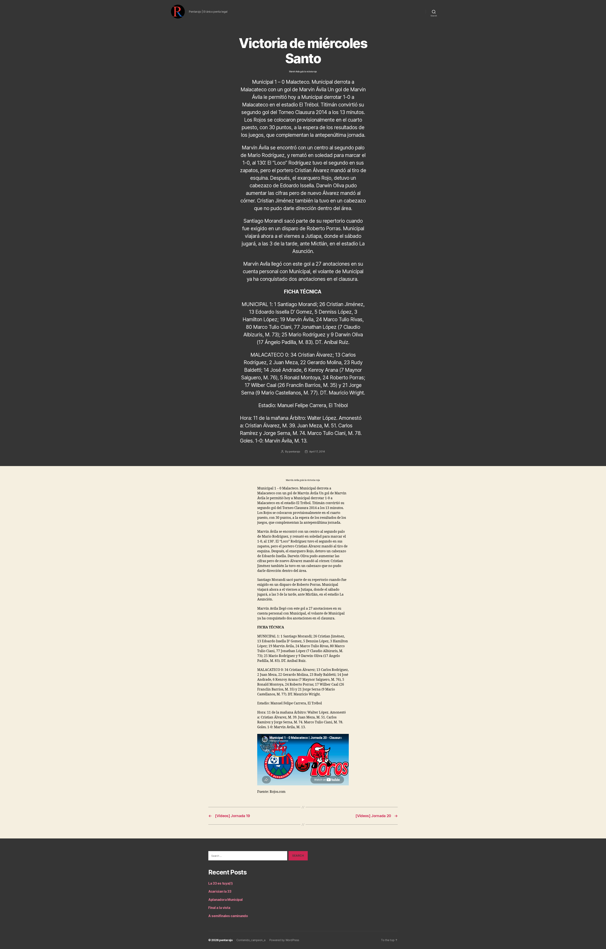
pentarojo (294, 451)
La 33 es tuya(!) (220, 883)
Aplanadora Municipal (225, 900)
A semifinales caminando (228, 916)
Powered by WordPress (284, 940)
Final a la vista (219, 908)
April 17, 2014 (317, 451)
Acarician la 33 (219, 891)
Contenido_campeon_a (250, 940)
